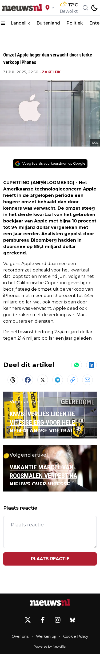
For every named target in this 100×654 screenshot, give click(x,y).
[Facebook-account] (42, 620)
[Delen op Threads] (12, 380)
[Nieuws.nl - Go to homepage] (50, 602)
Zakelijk (51, 72)
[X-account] (28, 620)
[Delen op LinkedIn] (91, 365)
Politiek (74, 23)
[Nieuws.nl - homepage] (22, 7)
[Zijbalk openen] (3, 23)
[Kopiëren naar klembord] (72, 380)
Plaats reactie (50, 558)
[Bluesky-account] (72, 620)
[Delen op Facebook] (27, 380)
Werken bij (46, 636)
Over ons (20, 636)
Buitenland (48, 23)
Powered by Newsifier (50, 646)
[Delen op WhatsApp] (76, 365)
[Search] (85, 8)
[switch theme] (94, 7)
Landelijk (20, 23)
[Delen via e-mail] (87, 380)
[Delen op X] (42, 380)
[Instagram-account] (57, 620)
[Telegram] (57, 380)
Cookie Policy (75, 636)
